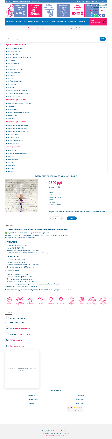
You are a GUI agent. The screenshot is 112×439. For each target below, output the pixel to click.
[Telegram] (91, 15)
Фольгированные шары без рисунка (19, 103)
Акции (53, 21)
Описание (9, 225)
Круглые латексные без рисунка (18, 125)
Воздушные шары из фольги (16, 100)
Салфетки (11, 168)
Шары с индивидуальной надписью (19, 57)
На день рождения (14, 72)
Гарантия (45, 21)
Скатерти (11, 171)
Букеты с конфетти (14, 51)
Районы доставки (16, 340)
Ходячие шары (12, 115)
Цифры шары (12, 106)
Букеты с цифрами (13, 63)
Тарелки (10, 162)
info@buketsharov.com (23, 328)
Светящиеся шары (13, 137)
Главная (11, 21)
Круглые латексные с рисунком (17, 128)
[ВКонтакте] (103, 15)
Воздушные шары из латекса (16, 122)
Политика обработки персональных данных (56, 435)
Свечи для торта (13, 150)
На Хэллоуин (12, 84)
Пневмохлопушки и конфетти (17, 153)
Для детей (11, 66)
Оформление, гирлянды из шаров (18, 93)
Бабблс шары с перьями (15, 140)
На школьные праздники (15, 48)
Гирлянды (11, 156)
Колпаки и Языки (13, 159)
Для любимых (12, 60)
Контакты (82, 21)
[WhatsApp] (95, 15)
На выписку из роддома (15, 69)
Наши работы (61, 21)
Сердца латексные (14, 143)
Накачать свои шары (17, 346)
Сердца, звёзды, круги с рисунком (18, 112)
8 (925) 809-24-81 (97, 10)
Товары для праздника (14, 147)
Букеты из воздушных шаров (16, 44)
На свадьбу (11, 75)
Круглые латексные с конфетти (18, 131)
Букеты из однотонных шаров (17, 90)
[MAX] (99, 15)
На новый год (12, 87)
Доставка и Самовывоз (32, 21)
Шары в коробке (13, 54)
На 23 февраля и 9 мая (15, 81)
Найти (102, 39)
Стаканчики (11, 165)
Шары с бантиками (14, 96)
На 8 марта (11, 78)
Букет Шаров (56, 431)
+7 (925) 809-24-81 (23, 334)
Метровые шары (13, 134)
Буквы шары (11, 118)
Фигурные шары (13, 109)
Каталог (19, 21)
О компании (72, 21)
